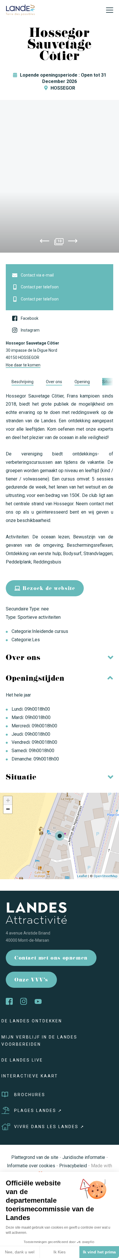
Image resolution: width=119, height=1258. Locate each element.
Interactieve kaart (29, 1076)
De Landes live (22, 1060)
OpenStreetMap (106, 876)
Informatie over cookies (31, 1165)
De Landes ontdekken (31, 1021)
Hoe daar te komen (23, 365)
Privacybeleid (73, 1165)
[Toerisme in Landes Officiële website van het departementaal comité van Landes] (20, 9)
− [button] (8, 809)
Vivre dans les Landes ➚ (49, 1126)
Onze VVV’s (31, 980)
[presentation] (44, 242)
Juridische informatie (83, 1157)
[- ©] (59, 176)
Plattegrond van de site (34, 1157)
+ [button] (8, 800)
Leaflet (82, 876)
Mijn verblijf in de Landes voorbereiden (39, 1041)
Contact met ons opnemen (51, 958)
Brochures (29, 1094)
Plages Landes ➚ (38, 1110)
